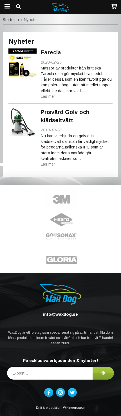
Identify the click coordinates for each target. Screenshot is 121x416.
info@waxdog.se (60, 314)
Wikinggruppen (74, 407)
